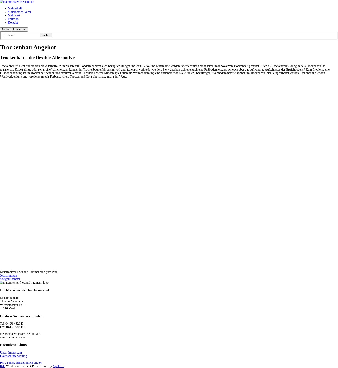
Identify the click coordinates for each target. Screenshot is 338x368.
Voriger (4, 279)
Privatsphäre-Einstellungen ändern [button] (21, 362)
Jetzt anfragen (8, 275)
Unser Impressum (11, 352)
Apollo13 (58, 366)
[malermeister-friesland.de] (17, 1)
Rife (2, 366)
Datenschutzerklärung (13, 356)
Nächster (14, 279)
